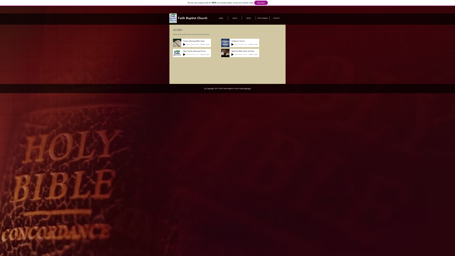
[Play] (184, 44)
